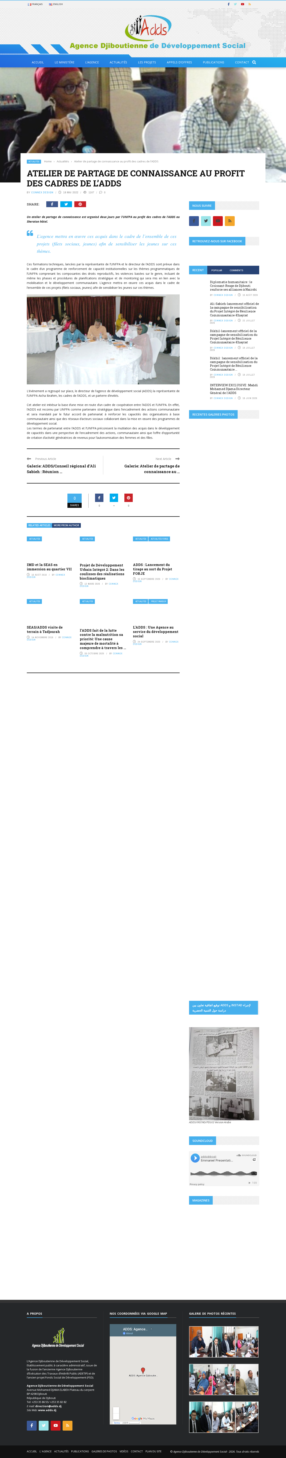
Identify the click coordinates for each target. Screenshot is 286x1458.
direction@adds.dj (48, 1406)
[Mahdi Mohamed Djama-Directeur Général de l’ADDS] (224, 527)
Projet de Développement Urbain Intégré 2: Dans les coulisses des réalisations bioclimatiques (102, 571)
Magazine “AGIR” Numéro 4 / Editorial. (222, 1258)
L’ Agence (46, 1451)
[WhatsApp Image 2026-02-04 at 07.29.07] (200, 676)
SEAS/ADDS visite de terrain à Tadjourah (45, 629)
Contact (242, 62)
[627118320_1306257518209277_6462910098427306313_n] (241, 819)
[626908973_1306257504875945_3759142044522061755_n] (241, 765)
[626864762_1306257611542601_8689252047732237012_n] (241, 738)
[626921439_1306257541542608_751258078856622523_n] (206, 792)
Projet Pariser (158, 601)
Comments (236, 270)
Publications (213, 62)
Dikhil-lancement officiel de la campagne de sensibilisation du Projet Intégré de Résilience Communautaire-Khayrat (233, 336)
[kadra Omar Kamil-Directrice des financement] (200, 545)
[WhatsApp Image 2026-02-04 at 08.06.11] (247, 676)
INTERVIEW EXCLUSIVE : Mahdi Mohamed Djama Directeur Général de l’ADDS (234, 389)
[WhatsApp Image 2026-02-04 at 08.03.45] (200, 622)
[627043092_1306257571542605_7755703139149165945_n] (206, 819)
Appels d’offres (179, 62)
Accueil (38, 62)
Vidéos (124, 1451)
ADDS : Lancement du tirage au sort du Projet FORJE (152, 569)
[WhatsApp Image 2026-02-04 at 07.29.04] (224, 640)
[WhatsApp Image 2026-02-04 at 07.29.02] (200, 640)
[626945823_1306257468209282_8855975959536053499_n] (241, 792)
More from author (66, 525)
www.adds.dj (47, 1410)
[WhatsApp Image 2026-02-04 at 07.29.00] (247, 622)
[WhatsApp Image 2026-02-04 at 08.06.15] (247, 694)
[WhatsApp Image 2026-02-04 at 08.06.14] (224, 694)
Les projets (147, 62)
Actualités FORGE (159, 539)
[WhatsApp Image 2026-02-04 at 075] (200, 712)
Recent (198, 270)
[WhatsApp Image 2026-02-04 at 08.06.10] (224, 676)
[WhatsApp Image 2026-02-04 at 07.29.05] (224, 622)
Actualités (118, 62)
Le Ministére (64, 62)
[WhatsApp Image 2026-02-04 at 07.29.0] (247, 658)
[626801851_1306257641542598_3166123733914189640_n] (206, 738)
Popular (216, 270)
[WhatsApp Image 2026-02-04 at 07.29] (224, 658)
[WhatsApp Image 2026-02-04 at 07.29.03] (247, 640)
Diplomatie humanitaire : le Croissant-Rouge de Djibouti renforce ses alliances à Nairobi (233, 285)
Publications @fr (218, 1248)
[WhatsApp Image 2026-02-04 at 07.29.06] (200, 658)
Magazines (200, 1248)
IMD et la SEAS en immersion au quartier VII (49, 566)
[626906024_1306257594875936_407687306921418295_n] (206, 765)
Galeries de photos (104, 1451)
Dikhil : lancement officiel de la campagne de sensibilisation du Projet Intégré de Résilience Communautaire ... (234, 364)
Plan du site (153, 1451)
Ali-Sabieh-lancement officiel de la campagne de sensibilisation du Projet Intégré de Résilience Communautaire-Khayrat (234, 309)
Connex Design (42, 192)
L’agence (92, 62)
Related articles (39, 525)
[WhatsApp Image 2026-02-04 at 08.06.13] (200, 694)
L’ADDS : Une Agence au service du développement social (155, 631)
